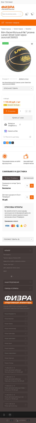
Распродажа (7, 254)
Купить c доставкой (32, 186)
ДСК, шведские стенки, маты (11, 267)
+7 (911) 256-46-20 (10, 404)
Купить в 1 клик (18, 118)
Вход (2, 2)
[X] (13, 143)
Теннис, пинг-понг (8, 264)
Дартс (5, 271)
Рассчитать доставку (12, 137)
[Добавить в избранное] (32, 44)
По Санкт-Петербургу (11, 178)
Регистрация (8, 2)
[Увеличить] (18, 59)
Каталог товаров (12, 23)
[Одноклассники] (7, 143)
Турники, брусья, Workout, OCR (11, 258)
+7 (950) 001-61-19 (10, 368)
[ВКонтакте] (4, 143)
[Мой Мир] (10, 143)
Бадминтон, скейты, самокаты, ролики (14, 261)
